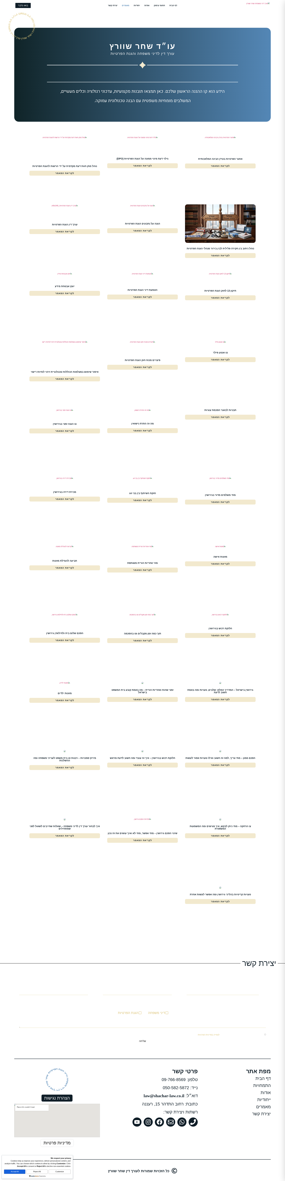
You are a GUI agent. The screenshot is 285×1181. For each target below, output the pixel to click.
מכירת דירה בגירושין (64, 492)
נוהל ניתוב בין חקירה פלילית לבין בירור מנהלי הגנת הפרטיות (220, 248)
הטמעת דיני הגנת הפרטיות (142, 290)
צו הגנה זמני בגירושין (64, 423)
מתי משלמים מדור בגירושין (220, 495)
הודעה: (260, 1022)
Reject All (37, 1172)
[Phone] (193, 1122)
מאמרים (125, 5)
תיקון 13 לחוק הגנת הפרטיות (220, 290)
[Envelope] (170, 1122)
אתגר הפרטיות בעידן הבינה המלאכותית (220, 158)
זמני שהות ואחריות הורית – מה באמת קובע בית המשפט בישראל (142, 691)
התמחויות (262, 1085)
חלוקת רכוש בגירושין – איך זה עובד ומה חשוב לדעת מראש (142, 758)
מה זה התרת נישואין (142, 423)
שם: (262, 993)
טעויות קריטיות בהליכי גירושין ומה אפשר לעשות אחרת (220, 894)
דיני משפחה (156, 1013)
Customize (59, 1172)
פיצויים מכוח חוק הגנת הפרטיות (142, 360)
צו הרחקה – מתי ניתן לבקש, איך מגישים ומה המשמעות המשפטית (220, 827)
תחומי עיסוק (159, 5)
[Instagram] (148, 1122)
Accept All (15, 1172)
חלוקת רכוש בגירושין (220, 628)
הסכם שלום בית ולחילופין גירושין (64, 633)
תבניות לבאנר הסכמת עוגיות (220, 410)
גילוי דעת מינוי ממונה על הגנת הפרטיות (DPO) (142, 158)
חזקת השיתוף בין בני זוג (142, 493)
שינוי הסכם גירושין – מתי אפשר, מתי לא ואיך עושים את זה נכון (142, 833)
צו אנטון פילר (220, 352)
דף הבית (173, 5)
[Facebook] (159, 1122)
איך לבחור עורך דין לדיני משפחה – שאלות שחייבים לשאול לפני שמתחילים (65, 827)
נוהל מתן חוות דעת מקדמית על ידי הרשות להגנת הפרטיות (64, 166)
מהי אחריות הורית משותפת (142, 563)
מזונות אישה (220, 556)
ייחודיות (264, 1099)
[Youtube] (137, 1122)
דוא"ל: (93, 993)
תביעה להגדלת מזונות (64, 560)
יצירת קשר (112, 5)
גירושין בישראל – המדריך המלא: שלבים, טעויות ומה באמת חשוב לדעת (220, 691)
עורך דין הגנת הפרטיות (64, 224)
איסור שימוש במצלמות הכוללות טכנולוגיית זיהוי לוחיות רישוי (65, 371)
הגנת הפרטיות (128, 1013)
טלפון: (177, 993)
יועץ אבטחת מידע (65, 286)
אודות (146, 5)
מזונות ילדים (65, 693)
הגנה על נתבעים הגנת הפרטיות (142, 223)
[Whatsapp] (181, 1122)
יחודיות (137, 5)
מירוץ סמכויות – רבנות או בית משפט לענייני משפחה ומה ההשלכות (64, 759)
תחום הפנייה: (142, 1005)
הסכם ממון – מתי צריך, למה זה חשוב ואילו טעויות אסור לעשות (220, 758)
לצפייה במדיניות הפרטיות (209, 1035)
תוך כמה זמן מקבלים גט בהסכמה (142, 633)
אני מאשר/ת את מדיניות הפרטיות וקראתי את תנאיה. (231, 1035)
